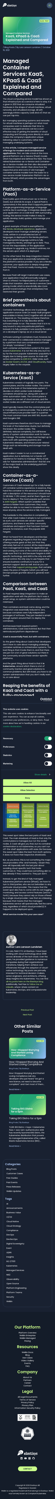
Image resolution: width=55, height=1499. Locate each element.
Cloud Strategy (13, 1226)
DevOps (10, 1234)
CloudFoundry (39, 362)
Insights (10, 1257)
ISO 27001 (10, 1261)
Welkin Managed (28, 1338)
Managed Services (15, 1270)
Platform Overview (27, 1332)
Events (27, 1363)
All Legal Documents (27, 1397)
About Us (27, 1377)
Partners (27, 1380)
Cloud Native (12, 1221)
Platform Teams (14, 1292)
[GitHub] (33, 1458)
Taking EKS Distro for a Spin (25, 1118)
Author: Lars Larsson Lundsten (24, 947)
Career (27, 1383)
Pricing (27, 1341)
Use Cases (27, 1357)
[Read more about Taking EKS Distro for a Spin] (27, 1104)
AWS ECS (27, 359)
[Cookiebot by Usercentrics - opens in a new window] (40, 699)
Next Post (27, 1015)
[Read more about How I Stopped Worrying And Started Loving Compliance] (27, 1048)
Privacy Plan (27, 1405)
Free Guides (12, 1178)
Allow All (27, 782)
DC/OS (24, 362)
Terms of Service (27, 1399)
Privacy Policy (27, 1402)
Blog (27, 1355)
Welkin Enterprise (27, 1335)
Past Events (11, 1182)
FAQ (28, 1366)
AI (7, 1203)
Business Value (13, 1212)
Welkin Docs (27, 1352)
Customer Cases (14, 1173)
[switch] (48, 747)
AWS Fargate (11, 501)
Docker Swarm (13, 362)
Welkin (9, 1301)
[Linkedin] (21, 1458)
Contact (27, 1385)
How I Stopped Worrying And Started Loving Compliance (26, 1063)
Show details (41, 774)
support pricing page (27, 567)
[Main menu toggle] (49, 5)
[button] (27, 1468)
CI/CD (9, 1217)
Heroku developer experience (21, 229)
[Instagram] (29, 1458)
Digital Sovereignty (15, 1243)
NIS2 (8, 1274)
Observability (12, 1279)
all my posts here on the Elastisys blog (24, 981)
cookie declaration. (12, 726)
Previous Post (27, 1010)
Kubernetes (15, 350)
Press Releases (13, 1186)
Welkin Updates (13, 1191)
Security (10, 1297)
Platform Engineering (16, 1288)
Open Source (12, 1283)
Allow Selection (27, 790)
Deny (27, 798)
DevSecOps (11, 1239)
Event (9, 1248)
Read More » (15, 1089)
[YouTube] (25, 1458)
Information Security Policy (27, 1408)
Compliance (12, 1230)
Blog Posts (9, 47)
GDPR (8, 1252)
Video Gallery (27, 1360)
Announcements (14, 1208)
